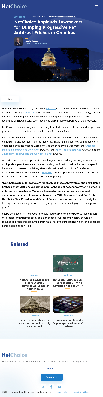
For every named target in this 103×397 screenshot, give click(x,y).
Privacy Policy (62, 392)
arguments (28, 112)
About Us (51, 368)
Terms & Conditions (80, 392)
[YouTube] (60, 387)
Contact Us (51, 377)
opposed (47, 172)
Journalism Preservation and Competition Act (27, 153)
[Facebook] (51, 387)
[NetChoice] (14, 6)
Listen (10, 99)
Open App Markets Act (68, 149)
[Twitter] (43, 387)
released (51, 108)
